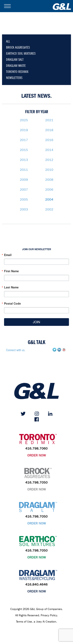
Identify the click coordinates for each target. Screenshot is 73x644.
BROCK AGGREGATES (18, 47)
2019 (24, 130)
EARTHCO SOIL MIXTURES (20, 53)
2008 (49, 180)
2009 (24, 180)
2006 (49, 189)
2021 (49, 120)
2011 (24, 170)
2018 (49, 130)
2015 (24, 150)
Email (8, 254)
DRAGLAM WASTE (16, 66)
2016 (49, 140)
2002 (49, 209)
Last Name (11, 287)
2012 (49, 160)
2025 (24, 120)
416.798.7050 (36, 482)
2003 (24, 209)
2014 (49, 150)
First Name (11, 271)
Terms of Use (24, 621)
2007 (24, 189)
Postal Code (12, 303)
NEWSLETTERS (14, 78)
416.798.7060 (36, 448)
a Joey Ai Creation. (45, 621)
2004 (49, 199)
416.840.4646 (36, 584)
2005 (24, 199)
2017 (24, 140)
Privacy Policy (49, 615)
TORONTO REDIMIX (17, 72)
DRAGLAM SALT (15, 59)
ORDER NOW (36, 455)
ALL (8, 41)
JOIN (36, 322)
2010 (49, 170)
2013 (24, 160)
